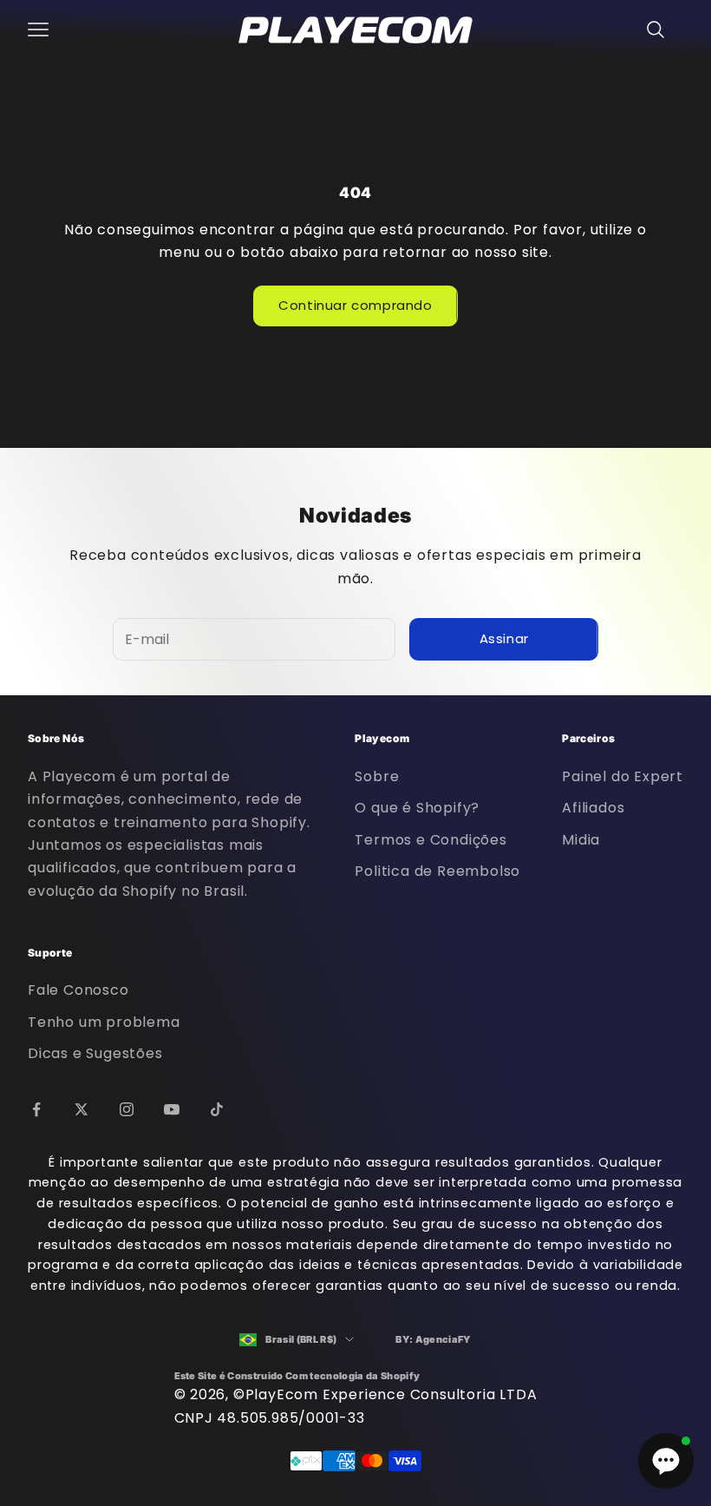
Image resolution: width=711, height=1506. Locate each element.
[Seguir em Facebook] (36, 1109)
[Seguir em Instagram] (126, 1109)
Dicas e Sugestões (95, 1053)
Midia (581, 840)
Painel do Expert (622, 776)
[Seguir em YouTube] (171, 1109)
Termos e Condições (430, 840)
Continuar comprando (355, 305)
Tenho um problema (104, 1022)
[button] (666, 1461)
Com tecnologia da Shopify (352, 1376)
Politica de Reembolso (437, 871)
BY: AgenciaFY (433, 1339)
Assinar (504, 638)
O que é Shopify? (417, 808)
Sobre (377, 776)
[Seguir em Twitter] (81, 1109)
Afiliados (593, 808)
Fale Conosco (78, 990)
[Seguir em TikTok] (216, 1109)
